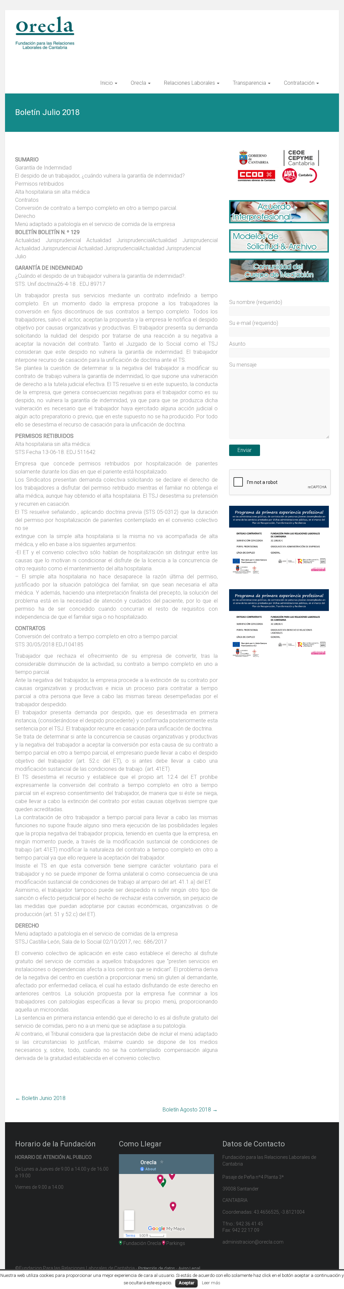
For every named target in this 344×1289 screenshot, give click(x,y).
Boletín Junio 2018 (40, 1098)
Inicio (106, 83)
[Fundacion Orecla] (47, 19)
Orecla (138, 83)
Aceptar (186, 1282)
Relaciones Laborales (189, 83)
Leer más (211, 1282)
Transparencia (249, 83)
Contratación (299, 83)
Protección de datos (156, 1268)
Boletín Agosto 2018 (190, 1109)
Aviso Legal (189, 1268)
